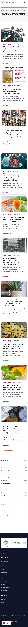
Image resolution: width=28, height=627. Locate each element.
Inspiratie (4, 489)
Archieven (4, 515)
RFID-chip (5, 473)
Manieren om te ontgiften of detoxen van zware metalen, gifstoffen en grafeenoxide (13, 49)
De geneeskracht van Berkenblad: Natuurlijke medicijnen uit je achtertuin (13, 387)
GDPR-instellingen (12, 621)
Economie (5, 467)
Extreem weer (6, 470)
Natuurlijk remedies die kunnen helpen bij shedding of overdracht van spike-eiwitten (11, 177)
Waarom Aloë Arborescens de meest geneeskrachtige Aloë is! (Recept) (12, 304)
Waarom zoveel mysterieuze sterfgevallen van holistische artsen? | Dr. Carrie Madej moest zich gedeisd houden (13, 134)
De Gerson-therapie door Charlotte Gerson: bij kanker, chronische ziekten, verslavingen (11, 261)
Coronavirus (6, 464)
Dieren (4, 504)
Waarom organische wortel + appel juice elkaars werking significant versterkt (13, 219)
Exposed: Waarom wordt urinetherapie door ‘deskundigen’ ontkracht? (12, 91)
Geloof (5, 492)
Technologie (6, 477)
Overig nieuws (6, 501)
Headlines (4, 460)
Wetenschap (16, 85)
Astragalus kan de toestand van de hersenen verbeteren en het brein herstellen (13, 346)
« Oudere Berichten (7, 450)
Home (3, 10)
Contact (3, 621)
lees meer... (14, 63)
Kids (4, 495)
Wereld (5, 480)
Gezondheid (7, 44)
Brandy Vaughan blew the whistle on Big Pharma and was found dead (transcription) (11, 430)
